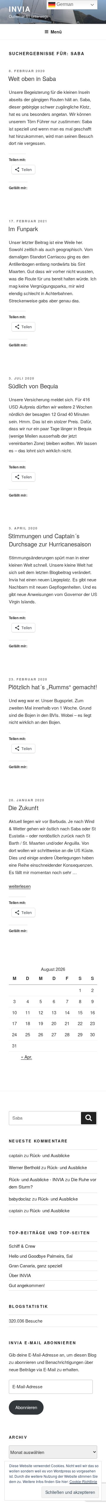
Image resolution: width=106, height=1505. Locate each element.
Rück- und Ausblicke (49, 1155)
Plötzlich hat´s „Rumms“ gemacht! (52, 687)
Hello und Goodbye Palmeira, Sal (40, 1256)
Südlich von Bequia (33, 386)
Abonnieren (26, 1407)
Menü (56, 32)
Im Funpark (23, 228)
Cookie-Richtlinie (83, 1481)
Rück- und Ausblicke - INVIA (36, 1179)
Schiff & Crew (22, 1246)
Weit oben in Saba (32, 78)
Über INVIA (20, 1275)
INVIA (20, 9)
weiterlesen (20, 886)
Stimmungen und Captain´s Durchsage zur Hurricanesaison (49, 539)
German (64, 4)
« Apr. (26, 1057)
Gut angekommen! (27, 1285)
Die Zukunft (23, 807)
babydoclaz (20, 1199)
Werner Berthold (24, 1167)
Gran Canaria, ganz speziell (35, 1265)
